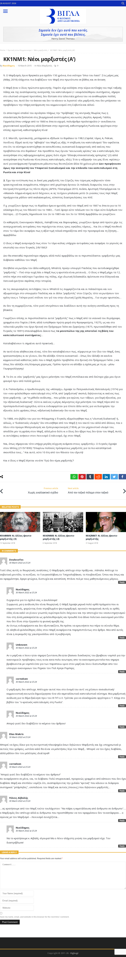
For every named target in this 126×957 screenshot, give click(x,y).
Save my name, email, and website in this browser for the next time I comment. (34, 917)
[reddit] (98, 476)
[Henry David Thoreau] (63, 34)
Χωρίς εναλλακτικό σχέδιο (43, 490)
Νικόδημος (9, 65)
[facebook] (122, 476)
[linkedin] (106, 476)
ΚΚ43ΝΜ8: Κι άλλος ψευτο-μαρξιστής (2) (59, 537)
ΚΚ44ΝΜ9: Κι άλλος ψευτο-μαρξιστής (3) (16, 537)
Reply (122, 582)
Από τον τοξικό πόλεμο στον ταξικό (88, 490)
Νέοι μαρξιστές (40, 50)
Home (2, 50)
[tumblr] (90, 476)
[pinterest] (82, 476)
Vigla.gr (74, 953)
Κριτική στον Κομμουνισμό (20, 50)
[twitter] (114, 476)
